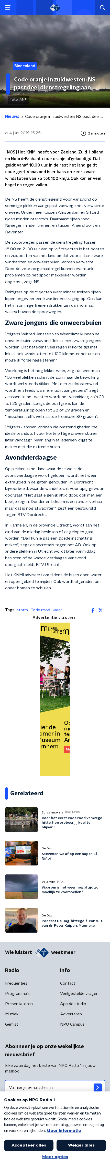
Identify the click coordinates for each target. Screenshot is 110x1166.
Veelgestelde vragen (79, 994)
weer (57, 610)
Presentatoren (19, 1004)
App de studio (73, 1004)
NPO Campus (72, 1024)
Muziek (11, 1014)
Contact (67, 983)
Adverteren (71, 1014)
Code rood (40, 610)
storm (22, 610)
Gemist (11, 1024)
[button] (8, 8)
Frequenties (16, 983)
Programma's (17, 994)
